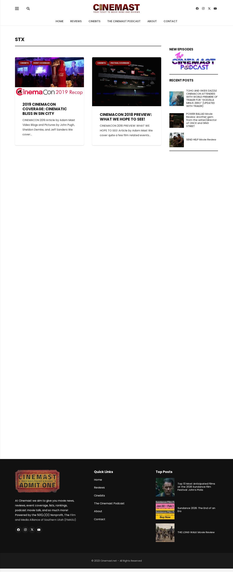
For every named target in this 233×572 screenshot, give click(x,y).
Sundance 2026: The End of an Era (196, 509)
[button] (28, 8)
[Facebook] (197, 8)
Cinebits (99, 496)
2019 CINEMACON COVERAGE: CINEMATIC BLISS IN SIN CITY (45, 109)
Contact (99, 519)
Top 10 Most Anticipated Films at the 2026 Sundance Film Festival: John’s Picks (196, 487)
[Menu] (17, 8)
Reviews (99, 488)
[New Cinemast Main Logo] (116, 8)
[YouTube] (215, 8)
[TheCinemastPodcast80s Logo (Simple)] (193, 61)
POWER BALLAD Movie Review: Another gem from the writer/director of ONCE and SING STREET (201, 120)
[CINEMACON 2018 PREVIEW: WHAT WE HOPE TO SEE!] (126, 60)
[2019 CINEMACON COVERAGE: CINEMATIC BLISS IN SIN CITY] (49, 60)
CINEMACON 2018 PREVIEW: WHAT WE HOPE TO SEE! (126, 117)
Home (98, 480)
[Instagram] (203, 8)
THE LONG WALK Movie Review (196, 532)
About (98, 511)
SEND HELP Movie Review (201, 139)
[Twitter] (209, 8)
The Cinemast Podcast (109, 503)
